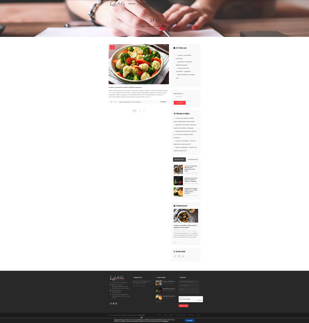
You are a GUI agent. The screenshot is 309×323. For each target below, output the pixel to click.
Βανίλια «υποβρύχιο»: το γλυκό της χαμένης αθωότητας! (185, 149)
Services (172, 315)
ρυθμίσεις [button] (166, 321)
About (165, 315)
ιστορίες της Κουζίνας (135, 102)
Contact (198, 315)
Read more (158, 301)
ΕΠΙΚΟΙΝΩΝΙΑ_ (183, 4)
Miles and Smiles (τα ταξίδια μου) (185, 76)
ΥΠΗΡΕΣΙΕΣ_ (153, 4)
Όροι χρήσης (141, 315)
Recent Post (179, 159)
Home (143, 26)
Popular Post (193, 159)
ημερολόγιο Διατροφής (124, 102)
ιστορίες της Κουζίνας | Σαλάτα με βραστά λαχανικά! (125, 87)
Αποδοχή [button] (189, 320)
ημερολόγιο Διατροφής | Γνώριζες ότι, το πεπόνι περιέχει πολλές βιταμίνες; (185, 134)
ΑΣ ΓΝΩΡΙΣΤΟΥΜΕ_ (143, 4)
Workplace (191, 315)
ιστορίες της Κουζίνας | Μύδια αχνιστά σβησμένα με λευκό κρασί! (184, 119)
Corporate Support (181, 315)
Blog (160, 315)
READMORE (163, 101)
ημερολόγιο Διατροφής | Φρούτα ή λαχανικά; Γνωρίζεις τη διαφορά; (185, 126)
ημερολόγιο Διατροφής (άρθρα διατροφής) (184, 63)
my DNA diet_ (132, 4)
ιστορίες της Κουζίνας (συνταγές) (183, 56)
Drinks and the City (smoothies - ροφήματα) (183, 69)
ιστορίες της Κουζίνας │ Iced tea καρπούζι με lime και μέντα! (185, 142)
